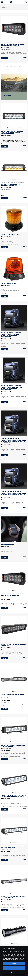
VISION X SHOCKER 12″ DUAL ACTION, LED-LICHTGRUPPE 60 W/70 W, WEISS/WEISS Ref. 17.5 (12, 132)
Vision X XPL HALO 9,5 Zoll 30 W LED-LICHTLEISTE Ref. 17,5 (13, 746)
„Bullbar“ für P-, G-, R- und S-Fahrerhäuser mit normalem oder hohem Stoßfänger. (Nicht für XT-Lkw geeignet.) (13, 493)
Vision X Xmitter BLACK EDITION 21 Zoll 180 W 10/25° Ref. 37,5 (12, 695)
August (7, 95)
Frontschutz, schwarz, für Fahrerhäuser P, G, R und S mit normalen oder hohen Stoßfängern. (11, 387)
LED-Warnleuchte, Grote (10, 234)
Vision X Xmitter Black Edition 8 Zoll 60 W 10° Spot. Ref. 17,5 (12, 594)
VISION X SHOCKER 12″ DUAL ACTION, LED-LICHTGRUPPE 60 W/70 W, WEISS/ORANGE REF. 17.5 (12, 184)
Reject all (14, 968)
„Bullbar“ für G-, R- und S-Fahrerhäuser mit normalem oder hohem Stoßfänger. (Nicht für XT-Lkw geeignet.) (13, 440)
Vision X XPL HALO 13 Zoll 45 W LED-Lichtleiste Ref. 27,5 (13, 846)
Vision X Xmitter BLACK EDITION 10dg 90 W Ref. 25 (13, 645)
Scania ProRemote (7, 544)
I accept (14, 963)
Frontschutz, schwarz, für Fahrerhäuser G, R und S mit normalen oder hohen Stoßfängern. (11, 334)
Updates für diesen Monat (9, 5)
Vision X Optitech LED (8, 283)
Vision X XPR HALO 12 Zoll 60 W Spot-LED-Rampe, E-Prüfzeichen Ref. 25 (13, 796)
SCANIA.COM (15, 1)
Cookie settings (14, 972)
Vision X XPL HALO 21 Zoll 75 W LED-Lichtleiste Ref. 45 (13, 897)
